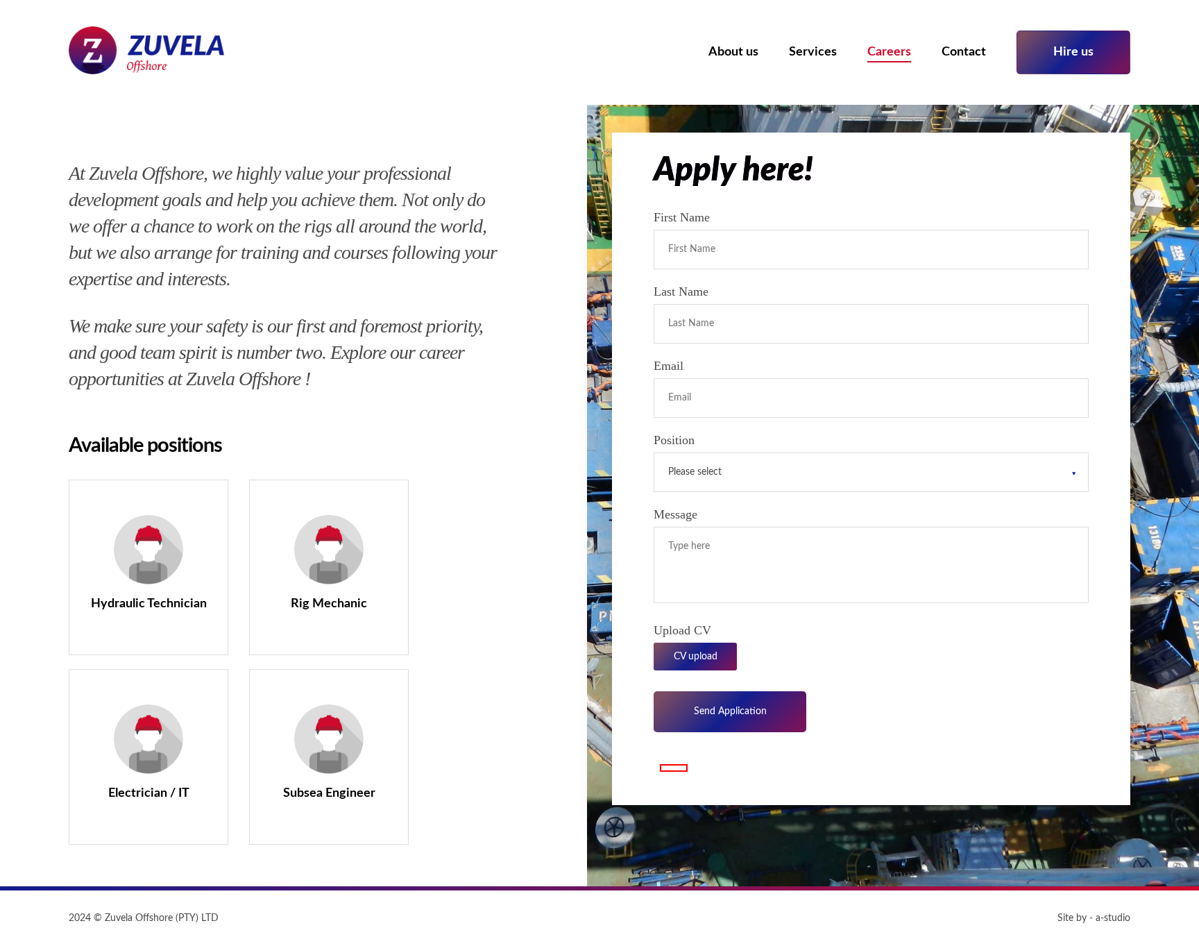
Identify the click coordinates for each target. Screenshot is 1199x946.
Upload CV (682, 630)
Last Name (681, 291)
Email (668, 366)
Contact (964, 52)
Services (813, 52)
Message (675, 514)
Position (674, 440)
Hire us (1073, 52)
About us (733, 52)
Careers (889, 52)
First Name (682, 217)
